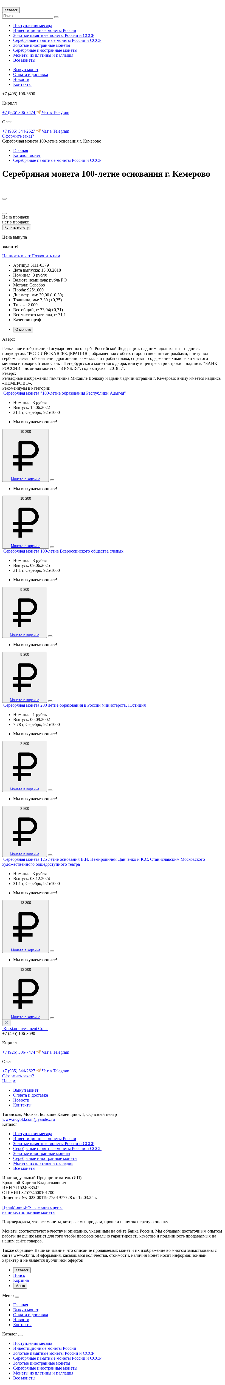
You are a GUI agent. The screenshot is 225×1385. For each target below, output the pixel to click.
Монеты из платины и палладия (43, 55)
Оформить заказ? (18, 136)
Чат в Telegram (55, 112)
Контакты (22, 84)
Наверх (9, 1080)
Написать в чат (17, 255)
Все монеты (24, 60)
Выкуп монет (25, 69)
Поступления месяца (32, 25)
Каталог (11, 10)
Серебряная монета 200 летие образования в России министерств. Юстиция (74, 705)
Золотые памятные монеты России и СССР (53, 35)
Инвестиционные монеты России (44, 30)
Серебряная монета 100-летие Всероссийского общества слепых (63, 551)
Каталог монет (27, 155)
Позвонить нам (46, 255)
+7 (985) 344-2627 (19, 131)
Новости (21, 79)
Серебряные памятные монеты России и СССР (57, 40)
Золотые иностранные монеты (41, 45)
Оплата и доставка (30, 74)
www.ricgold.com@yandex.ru (28, 1119)
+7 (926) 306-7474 (19, 112)
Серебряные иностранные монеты (45, 50)
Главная (20, 150)
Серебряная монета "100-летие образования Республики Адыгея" (64, 393)
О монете (23, 329)
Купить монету (16, 227)
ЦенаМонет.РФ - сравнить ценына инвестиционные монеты (32, 1210)
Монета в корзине (25, 479)
